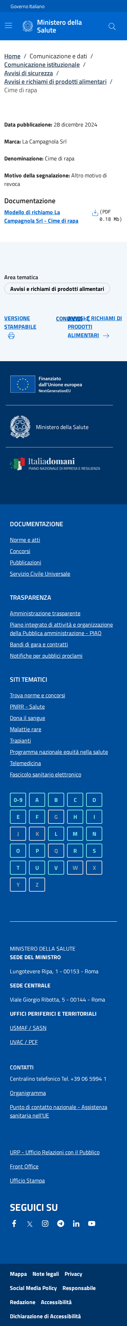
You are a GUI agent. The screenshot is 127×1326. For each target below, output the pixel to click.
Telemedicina (25, 763)
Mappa (18, 1273)
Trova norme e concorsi (37, 695)
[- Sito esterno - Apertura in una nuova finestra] (91, 1223)
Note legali (45, 1273)
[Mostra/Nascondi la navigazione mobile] (8, 25)
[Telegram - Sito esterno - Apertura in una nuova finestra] (60, 1223)
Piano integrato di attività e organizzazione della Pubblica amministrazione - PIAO (61, 628)
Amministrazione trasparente (45, 613)
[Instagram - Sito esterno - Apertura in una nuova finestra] (45, 1223)
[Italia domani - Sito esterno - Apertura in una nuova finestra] (59, 463)
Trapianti (20, 740)
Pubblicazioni (25, 562)
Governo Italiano (27, 6)
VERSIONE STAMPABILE (20, 322)
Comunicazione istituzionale (42, 64)
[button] (112, 26)
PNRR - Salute (27, 706)
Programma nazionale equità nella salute (59, 751)
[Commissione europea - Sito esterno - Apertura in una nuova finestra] (46, 384)
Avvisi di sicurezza (28, 73)
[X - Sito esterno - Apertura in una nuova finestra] (29, 1223)
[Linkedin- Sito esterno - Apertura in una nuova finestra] (76, 1223)
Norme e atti (25, 539)
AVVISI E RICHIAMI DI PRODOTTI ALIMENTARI (95, 326)
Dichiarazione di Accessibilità (45, 1316)
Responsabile (79, 1288)
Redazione (22, 1302)
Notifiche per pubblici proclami (46, 655)
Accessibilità (56, 1302)
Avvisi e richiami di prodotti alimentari (55, 81)
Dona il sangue (27, 718)
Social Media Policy (33, 1288)
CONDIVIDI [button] (69, 318)
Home (12, 56)
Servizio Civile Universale (40, 573)
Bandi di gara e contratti (39, 644)
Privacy (73, 1273)
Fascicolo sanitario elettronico (45, 774)
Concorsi (20, 551)
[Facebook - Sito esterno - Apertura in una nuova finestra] (14, 1223)
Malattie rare (25, 729)
